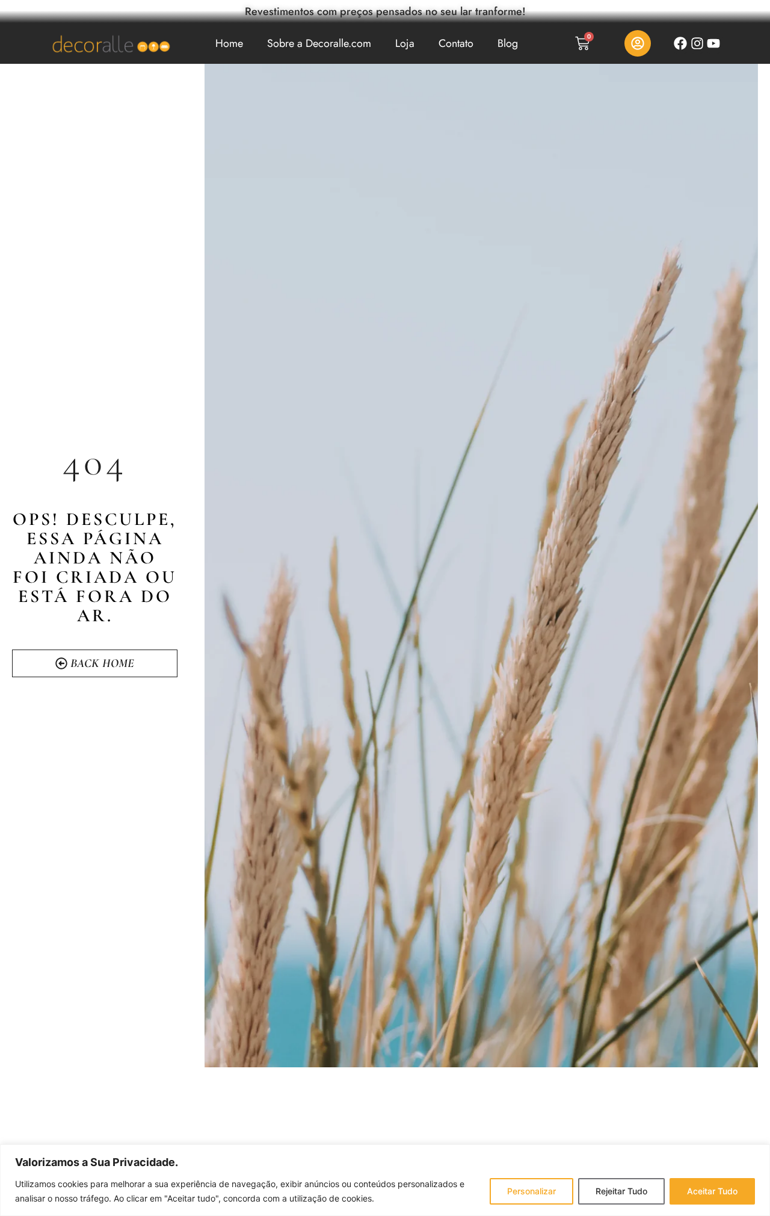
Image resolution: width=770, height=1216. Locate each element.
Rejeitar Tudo (621, 1191)
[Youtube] (713, 43)
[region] (385, 1180)
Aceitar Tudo (712, 1191)
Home (229, 43)
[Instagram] (696, 43)
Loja (404, 43)
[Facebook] (680, 43)
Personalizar (531, 1191)
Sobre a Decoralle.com (319, 43)
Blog (507, 43)
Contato (456, 43)
